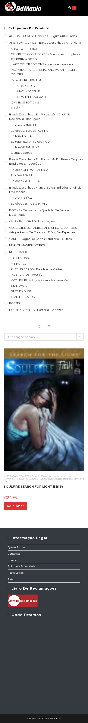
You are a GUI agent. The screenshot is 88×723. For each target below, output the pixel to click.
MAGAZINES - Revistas (26, 79)
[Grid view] (39, 326)
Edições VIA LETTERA (25, 181)
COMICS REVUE (28, 85)
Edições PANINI (21, 175)
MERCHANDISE (19, 252)
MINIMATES (18, 263)
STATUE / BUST (21, 291)
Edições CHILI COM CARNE (29, 130)
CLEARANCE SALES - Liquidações (32, 221)
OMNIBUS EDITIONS (25, 102)
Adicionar (15, 506)
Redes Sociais (15, 572)
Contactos (14, 553)
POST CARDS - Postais (26, 274)
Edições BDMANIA (23, 125)
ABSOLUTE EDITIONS (25, 48)
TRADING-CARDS (23, 296)
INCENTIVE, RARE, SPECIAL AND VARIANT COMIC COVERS (44, 72)
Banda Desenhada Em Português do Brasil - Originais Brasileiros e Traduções (46, 161)
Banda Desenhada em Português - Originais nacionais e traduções (39, 117)
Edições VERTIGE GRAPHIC (29, 203)
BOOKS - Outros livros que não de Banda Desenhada (39, 212)
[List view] (48, 326)
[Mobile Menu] (80, 8)
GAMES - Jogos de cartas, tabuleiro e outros (40, 239)
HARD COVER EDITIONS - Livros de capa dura (42, 64)
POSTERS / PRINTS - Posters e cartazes (36, 309)
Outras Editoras (21, 152)
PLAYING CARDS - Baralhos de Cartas (36, 269)
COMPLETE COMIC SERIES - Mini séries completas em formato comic (45, 56)
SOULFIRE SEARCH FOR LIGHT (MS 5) (33, 486)
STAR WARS (19, 285)
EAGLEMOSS (20, 258)
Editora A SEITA (21, 136)
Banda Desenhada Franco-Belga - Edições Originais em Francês (45, 190)
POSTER (15, 303)
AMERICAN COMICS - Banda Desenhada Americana (45, 42)
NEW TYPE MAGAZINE (32, 97)
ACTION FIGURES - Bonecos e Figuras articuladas (43, 36)
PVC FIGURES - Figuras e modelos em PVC (40, 280)
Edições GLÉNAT (22, 198)
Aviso (11, 579)
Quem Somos (16, 547)
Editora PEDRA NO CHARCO (30, 141)
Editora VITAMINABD (25, 147)
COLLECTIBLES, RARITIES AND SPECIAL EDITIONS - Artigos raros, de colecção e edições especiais (44, 230)
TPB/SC (16, 107)
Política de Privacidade (21, 566)
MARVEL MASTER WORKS (27, 245)
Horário (12, 560)
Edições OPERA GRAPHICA (29, 169)
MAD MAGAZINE (28, 91)
